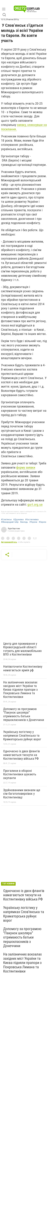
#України (33, 522)
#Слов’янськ (6, 519)
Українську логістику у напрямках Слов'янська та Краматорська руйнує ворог (22, 735)
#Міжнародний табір (10, 522)
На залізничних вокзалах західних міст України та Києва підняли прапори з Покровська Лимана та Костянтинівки (20, 690)
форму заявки (25, 467)
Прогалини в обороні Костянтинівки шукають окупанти (19, 774)
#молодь (24, 522)
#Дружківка (18, 519)
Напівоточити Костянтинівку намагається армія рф (22, 668)
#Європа (42, 522)
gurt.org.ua (35, 504)
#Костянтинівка (32, 519)
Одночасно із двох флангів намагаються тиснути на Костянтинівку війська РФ (21, 754)
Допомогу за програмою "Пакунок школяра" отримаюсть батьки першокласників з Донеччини (23, 714)
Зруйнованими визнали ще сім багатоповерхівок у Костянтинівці (21, 793)
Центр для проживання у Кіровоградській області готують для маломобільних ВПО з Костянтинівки (22, 649)
